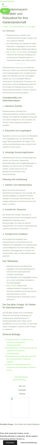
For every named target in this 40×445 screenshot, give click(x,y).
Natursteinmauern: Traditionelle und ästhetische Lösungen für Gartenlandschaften (20, 342)
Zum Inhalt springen (7, 1)
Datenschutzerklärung (29, 442)
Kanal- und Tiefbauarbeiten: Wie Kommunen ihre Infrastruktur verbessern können (21, 367)
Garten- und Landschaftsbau (13, 26)
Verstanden (10, 442)
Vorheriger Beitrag (20, 377)
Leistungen (22, 390)
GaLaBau (13, 286)
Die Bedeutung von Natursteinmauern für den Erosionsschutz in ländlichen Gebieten (21, 359)
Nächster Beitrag (20, 380)
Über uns (22, 386)
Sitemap (22, 394)
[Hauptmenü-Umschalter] (5, 11)
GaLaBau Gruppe (16, 52)
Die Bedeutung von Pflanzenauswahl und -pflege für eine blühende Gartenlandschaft (22, 350)
